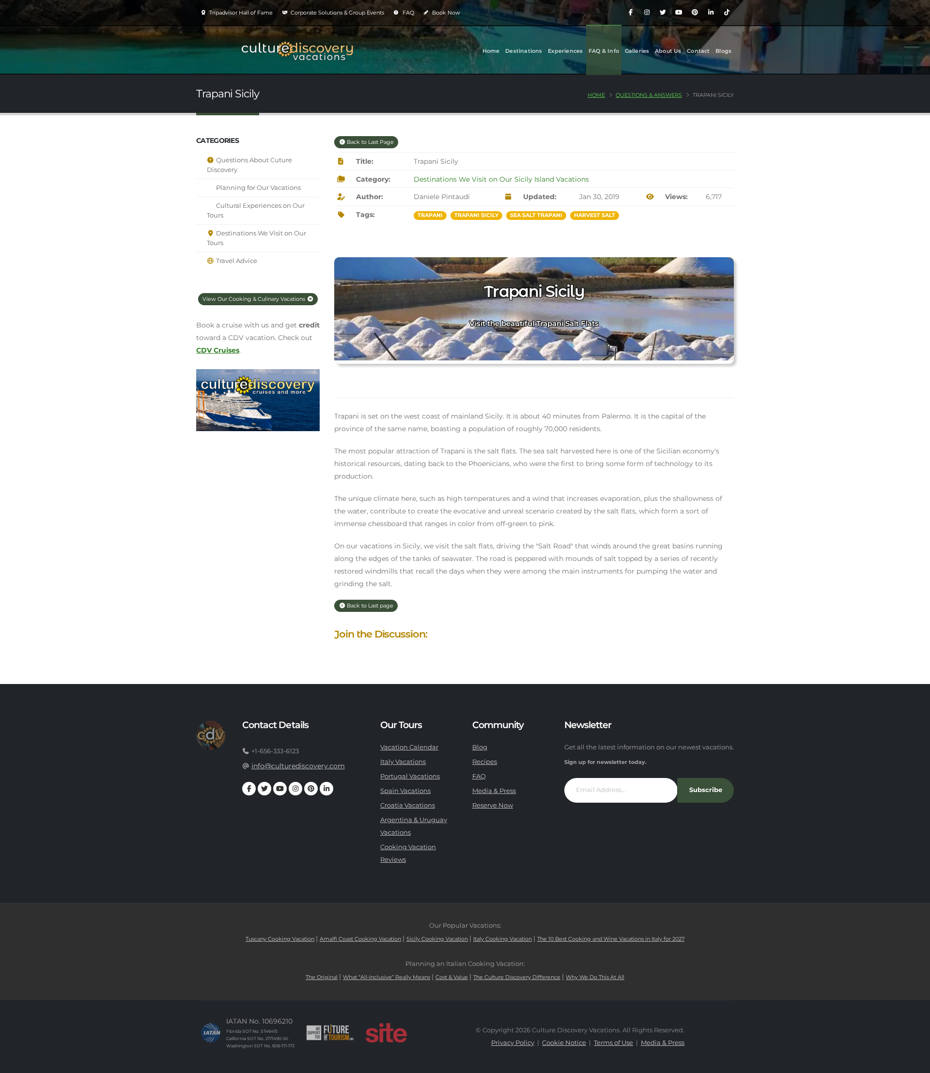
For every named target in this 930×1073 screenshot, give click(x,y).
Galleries (637, 50)
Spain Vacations (405, 790)
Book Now (445, 12)
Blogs (723, 50)
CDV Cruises (217, 350)
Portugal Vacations (410, 776)
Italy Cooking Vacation (502, 938)
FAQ (407, 12)
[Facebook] (630, 12)
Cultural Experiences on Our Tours (256, 210)
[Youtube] (678, 12)
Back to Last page (369, 605)
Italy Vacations (403, 761)
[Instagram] (646, 12)
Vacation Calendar (409, 747)
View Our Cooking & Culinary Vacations (254, 298)
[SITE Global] (386, 1032)
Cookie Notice (564, 1042)
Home (491, 50)
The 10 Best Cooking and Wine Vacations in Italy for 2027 (610, 938)
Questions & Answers (649, 95)
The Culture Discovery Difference (516, 977)
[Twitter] (662, 12)
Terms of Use (613, 1042)
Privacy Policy (512, 1042)
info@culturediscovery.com (298, 766)
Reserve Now (492, 805)
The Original (322, 977)
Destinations (523, 50)
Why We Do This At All (595, 977)
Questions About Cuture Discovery (249, 164)
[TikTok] (726, 12)
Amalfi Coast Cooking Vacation (360, 938)
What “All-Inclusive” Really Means (386, 977)
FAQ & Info (604, 50)
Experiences (565, 50)
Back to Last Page (369, 142)
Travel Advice (236, 260)
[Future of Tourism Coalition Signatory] (330, 1032)
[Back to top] (913, 1062)
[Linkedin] (710, 12)
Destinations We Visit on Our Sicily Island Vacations (501, 179)
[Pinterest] (694, 12)
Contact (698, 50)
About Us (668, 50)
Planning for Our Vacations (258, 187)
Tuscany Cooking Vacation (280, 938)
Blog (479, 747)
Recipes (484, 761)
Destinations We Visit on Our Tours (256, 238)
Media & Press (494, 790)
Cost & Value (451, 977)
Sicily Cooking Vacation (437, 938)
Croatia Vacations (407, 805)
